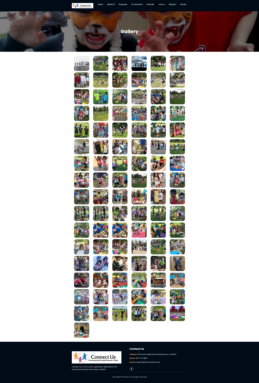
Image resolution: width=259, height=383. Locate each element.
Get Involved (136, 4)
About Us (111, 4)
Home (100, 4)
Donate (183, 4)
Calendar (150, 4)
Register (172, 4)
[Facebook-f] (132, 369)
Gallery (161, 4)
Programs (123, 4)
